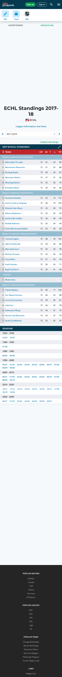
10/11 (4, 389)
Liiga (31, 625)
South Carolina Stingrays (16, 203)
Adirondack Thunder (14, 162)
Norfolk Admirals (12, 223)
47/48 (4, 346)
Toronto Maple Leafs (31, 660)
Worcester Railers (12, 177)
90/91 (4, 364)
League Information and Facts (31, 126)
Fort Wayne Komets (13, 295)
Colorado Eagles (12, 239)
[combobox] (6, 134)
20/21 (4, 401)
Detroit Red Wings (31, 645)
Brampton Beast (12, 187)
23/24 (4, 337)
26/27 (49, 401)
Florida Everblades (13, 198)
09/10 (12, 380)
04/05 (34, 377)
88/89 (4, 355)
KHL (31, 614)
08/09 (4, 380)
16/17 (49, 389)
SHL (31, 617)
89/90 (12, 355)
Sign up (30, 4)
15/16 (41, 389)
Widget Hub (31, 673)
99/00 (12, 368)
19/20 (12, 392)
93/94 (27, 364)
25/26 (41, 401)
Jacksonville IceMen (13, 218)
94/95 (34, 364)
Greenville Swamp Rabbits (16, 228)
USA (31, 586)
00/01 (4, 377)
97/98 (56, 364)
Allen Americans (12, 249)
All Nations (31, 597)
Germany (31, 593)
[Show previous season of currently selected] (2, 134)
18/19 (4, 392)
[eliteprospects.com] (8, 4)
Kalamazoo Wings (12, 310)
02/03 (19, 377)
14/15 (34, 389)
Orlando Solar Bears (13, 208)
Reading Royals (11, 172)
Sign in (42, 4)
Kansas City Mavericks (14, 315)
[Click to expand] (59, 147)
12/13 (19, 389)
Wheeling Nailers (12, 182)
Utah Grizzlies (11, 264)
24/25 (12, 337)
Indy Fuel (9, 305)
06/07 (49, 377)
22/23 (19, 401)
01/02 (12, 377)
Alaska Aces (10, 279)
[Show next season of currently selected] (59, 134)
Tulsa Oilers (10, 259)
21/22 (12, 401)
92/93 (19, 364)
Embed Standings (49, 142)
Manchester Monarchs (15, 167)
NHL (31, 610)
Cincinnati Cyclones (13, 300)
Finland (31, 589)
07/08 (56, 377)
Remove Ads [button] (47, 25)
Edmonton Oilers (31, 649)
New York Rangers (31, 653)
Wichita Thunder (12, 254)
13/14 (27, 389)
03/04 (27, 377)
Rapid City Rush (12, 269)
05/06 (41, 377)
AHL (31, 621)
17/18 (56, 389)
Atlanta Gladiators (13, 213)
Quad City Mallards (13, 320)
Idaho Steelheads (12, 244)
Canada (31, 582)
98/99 (4, 368)
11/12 (12, 389)
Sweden (31, 578)
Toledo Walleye (11, 290)
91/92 (12, 364)
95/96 (41, 364)
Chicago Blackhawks (31, 642)
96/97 (49, 364)
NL (31, 629)
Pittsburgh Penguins (31, 657)
